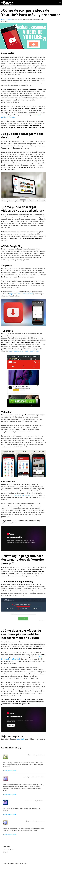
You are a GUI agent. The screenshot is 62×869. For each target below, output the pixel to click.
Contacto (5, 852)
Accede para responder (10, 770)
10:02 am (42, 777)
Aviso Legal (6, 846)
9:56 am (42, 755)
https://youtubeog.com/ (21, 495)
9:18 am (42, 821)
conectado (20, 739)
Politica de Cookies (8, 849)
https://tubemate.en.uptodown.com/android (23, 351)
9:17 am (42, 801)
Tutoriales (9, 19)
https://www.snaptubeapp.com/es (21, 294)
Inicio (3, 19)
